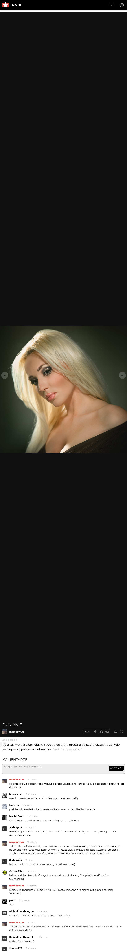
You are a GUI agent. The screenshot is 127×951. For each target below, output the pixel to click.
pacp (12, 900)
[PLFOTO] (11, 5)
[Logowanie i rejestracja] (122, 5)
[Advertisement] (63, 33)
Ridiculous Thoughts (21, 911)
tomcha (14, 805)
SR (4, 828)
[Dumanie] (4, 731)
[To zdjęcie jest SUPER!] (95, 731)
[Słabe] (107, 731)
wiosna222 (15, 948)
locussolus (15, 794)
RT (4, 912)
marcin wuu (16, 731)
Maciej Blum (16, 816)
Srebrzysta (15, 827)
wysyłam (116, 768)
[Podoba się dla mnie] (101, 731)
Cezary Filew (17, 871)
